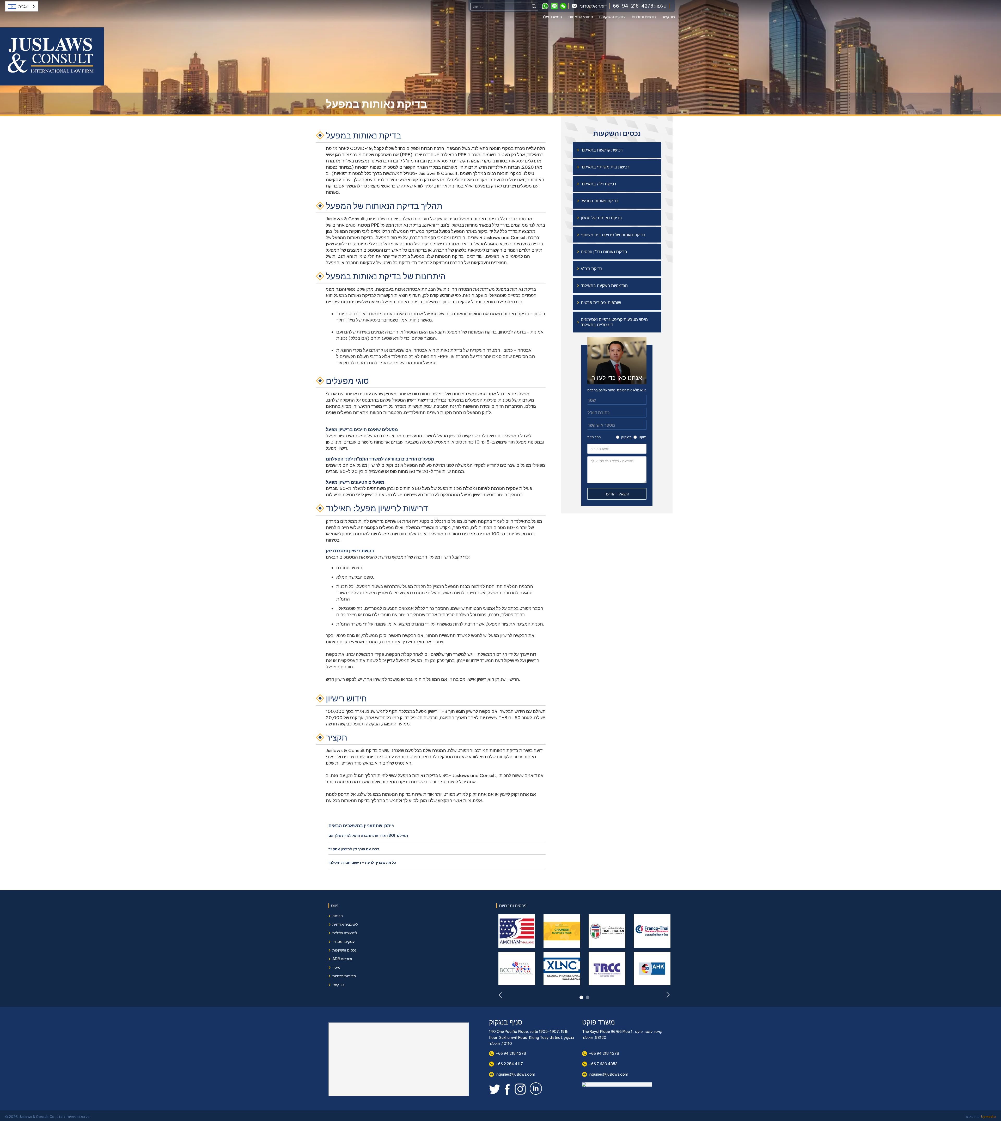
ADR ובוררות (342, 958)
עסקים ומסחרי (343, 941)
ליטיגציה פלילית (344, 933)
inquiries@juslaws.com (515, 1074)
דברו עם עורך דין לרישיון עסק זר (353, 849)
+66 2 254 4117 (509, 1064)
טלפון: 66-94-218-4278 (640, 6)
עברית (23, 6)
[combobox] (21, 6)
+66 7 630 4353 (603, 1064)
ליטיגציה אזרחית (345, 924)
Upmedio (988, 1116)
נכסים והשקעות (344, 950)
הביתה (337, 915)
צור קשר (668, 16)
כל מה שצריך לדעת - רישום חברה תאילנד (362, 862)
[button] (554, 17)
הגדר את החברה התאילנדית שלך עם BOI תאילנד (368, 835)
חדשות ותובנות (644, 16)
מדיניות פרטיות (344, 976)
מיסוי (336, 967)
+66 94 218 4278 (511, 1053)
